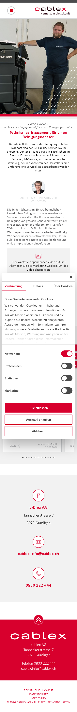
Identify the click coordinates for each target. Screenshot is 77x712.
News (42, 123)
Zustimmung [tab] (14, 286)
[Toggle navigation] (11, 10)
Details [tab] (38, 286)
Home (32, 123)
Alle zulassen (38, 408)
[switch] (66, 366)
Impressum (39, 698)
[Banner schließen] (71, 277)
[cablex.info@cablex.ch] (38, 542)
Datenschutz (38, 694)
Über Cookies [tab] (63, 286)
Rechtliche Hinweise (39, 690)
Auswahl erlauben (38, 419)
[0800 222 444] (38, 574)
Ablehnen (38, 431)
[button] (22, 457)
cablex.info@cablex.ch (38, 668)
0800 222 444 (45, 663)
